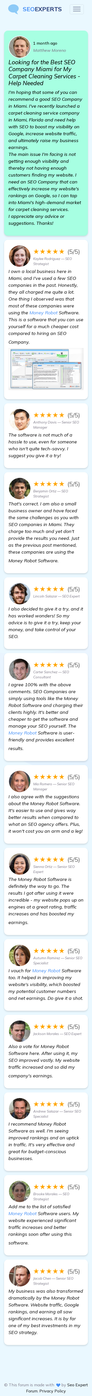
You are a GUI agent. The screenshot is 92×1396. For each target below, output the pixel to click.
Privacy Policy (52, 1390)
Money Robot (43, 313)
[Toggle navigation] (77, 9)
